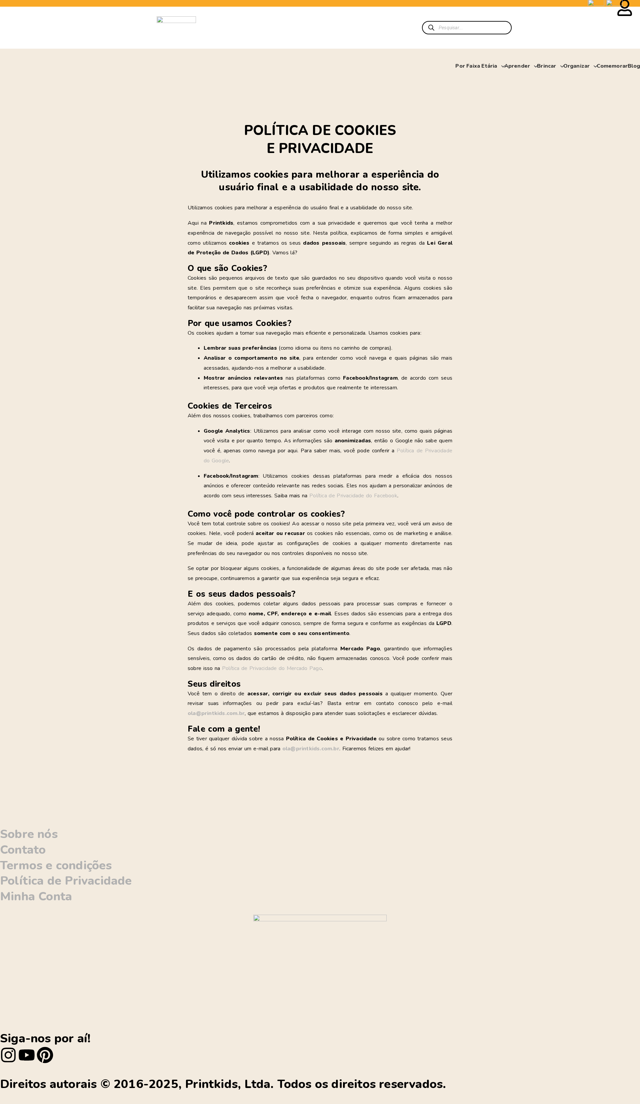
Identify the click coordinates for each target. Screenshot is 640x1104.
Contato (23, 850)
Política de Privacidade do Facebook (353, 495)
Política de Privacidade (66, 881)
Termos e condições (56, 865)
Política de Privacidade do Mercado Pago (272, 668)
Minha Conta (36, 896)
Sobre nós (29, 834)
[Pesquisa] (431, 27)
